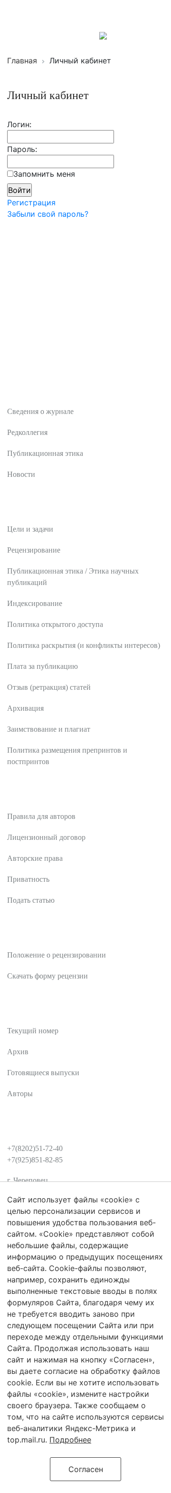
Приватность (28, 879)
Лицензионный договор (46, 837)
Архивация (25, 708)
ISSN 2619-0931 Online (48, 35)
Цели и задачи (30, 529)
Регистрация (31, 202)
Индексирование (34, 603)
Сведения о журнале (40, 411)
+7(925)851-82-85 (35, 1160)
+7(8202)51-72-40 (35, 1148)
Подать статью (31, 900)
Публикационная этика (45, 453)
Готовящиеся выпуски (43, 1073)
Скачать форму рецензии (47, 976)
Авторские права (35, 858)
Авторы (20, 1093)
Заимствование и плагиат (48, 729)
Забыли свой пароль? (47, 214)
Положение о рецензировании (56, 955)
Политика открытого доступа (55, 624)
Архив (17, 1052)
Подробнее (70, 1439)
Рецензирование (33, 550)
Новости (21, 474)
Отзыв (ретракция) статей (49, 687)
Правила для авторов (41, 816)
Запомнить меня (44, 174)
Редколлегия (27, 432)
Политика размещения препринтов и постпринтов (67, 756)
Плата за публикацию (42, 666)
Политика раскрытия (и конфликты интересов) (83, 645)
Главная (22, 60)
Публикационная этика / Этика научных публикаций (73, 576)
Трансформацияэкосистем (77, 14)
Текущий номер (32, 1031)
